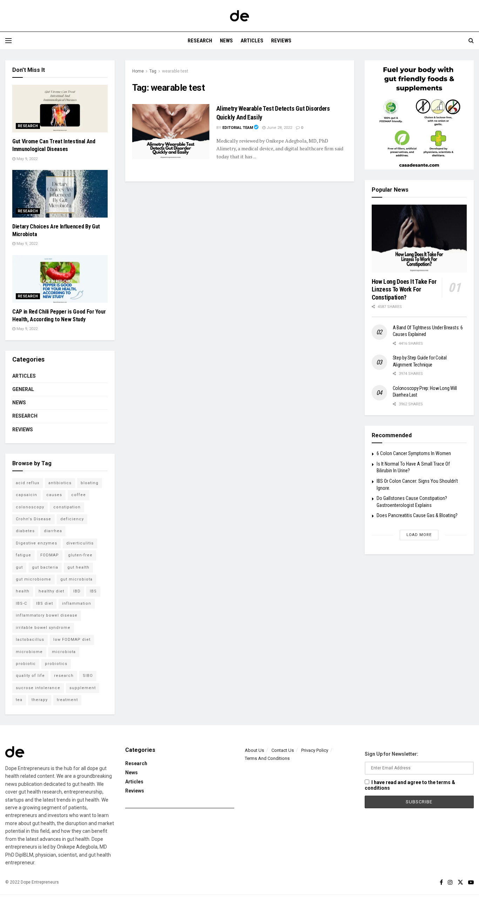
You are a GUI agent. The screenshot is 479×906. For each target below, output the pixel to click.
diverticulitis (80, 543)
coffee (78, 495)
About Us (254, 750)
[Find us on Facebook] (441, 882)
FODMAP (49, 555)
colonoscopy (30, 507)
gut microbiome (33, 579)
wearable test (175, 71)
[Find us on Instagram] (450, 882)
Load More (419, 535)
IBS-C (21, 603)
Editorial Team (237, 127)
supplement (82, 688)
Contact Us (282, 750)
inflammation (76, 603)
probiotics (56, 663)
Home (138, 71)
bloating (90, 483)
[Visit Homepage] (239, 16)
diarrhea (53, 531)
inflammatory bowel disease (46, 615)
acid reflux (27, 483)
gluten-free (80, 555)
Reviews (281, 40)
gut (19, 567)
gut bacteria (45, 567)
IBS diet (44, 603)
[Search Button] (471, 40)
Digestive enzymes (36, 543)
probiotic (26, 663)
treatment (67, 700)
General (23, 389)
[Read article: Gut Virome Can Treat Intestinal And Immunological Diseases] (60, 108)
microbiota (64, 652)
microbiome (29, 652)
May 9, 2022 (26, 159)
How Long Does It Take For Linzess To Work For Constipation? (404, 289)
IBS (93, 591)
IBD (77, 591)
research (64, 675)
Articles (252, 40)
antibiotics (60, 483)
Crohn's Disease (33, 519)
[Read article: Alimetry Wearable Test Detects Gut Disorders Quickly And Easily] (170, 131)
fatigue (23, 555)
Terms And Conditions (267, 758)
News (226, 40)
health (22, 591)
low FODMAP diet (71, 639)
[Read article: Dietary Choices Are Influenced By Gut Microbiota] (60, 194)
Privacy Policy (314, 750)
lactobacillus (30, 639)
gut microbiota (76, 579)
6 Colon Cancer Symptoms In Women (414, 453)
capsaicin (26, 495)
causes (54, 495)
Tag (152, 71)
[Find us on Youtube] (471, 882)
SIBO (88, 675)
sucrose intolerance (38, 688)
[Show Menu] (8, 40)
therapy (40, 700)
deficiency (72, 519)
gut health (78, 567)
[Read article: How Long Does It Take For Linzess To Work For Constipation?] (419, 239)
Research (200, 40)
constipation (67, 507)
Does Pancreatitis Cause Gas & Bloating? (417, 515)
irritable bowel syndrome (43, 627)
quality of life (30, 675)
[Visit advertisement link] (419, 115)
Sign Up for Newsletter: (391, 754)
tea (19, 700)
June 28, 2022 (278, 127)
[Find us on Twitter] (460, 882)
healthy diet (51, 591)
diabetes (25, 531)
